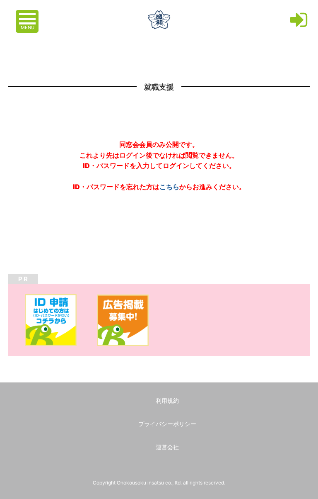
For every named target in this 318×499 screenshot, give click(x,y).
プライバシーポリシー (167, 423)
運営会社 (167, 446)
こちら (169, 187)
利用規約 (167, 400)
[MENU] (28, 14)
